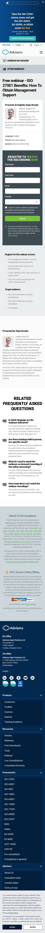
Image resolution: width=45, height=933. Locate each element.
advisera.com (10, 523)
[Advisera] (9, 52)
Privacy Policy (30, 604)
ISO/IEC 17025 (19, 534)
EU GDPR (34, 528)
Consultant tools (12, 878)
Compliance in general (15, 859)
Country (9, 197)
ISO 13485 (20, 531)
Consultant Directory (14, 765)
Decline (33, 927)
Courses (8, 712)
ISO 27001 (9, 779)
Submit (22, 218)
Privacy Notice (13, 235)
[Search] (31, 45)
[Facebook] (18, 678)
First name (10, 164)
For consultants (12, 854)
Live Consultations (13, 760)
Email (8, 186)
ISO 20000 (37, 534)
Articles (8, 735)
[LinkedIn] (4, 678)
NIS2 (6, 824)
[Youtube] (26, 678)
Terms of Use (11, 887)
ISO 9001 (12, 531)
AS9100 (29, 534)
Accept (12, 927)
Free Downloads (12, 745)
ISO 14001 (29, 531)
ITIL (8, 536)
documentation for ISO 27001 (19, 542)
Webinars (9, 740)
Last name (10, 175)
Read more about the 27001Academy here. (22, 562)
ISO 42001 (9, 784)
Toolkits (8, 707)
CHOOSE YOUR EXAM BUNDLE (22, 38)
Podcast (8, 755)
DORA (7, 829)
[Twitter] (12, 678)
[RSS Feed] (32, 678)
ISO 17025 (9, 809)
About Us (9, 872)
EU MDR (8, 839)
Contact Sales (11, 883)
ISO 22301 (9, 819)
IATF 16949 (8, 534)
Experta (8, 717)
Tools (7, 750)
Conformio (9, 702)
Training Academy (13, 722)
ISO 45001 (38, 531)
